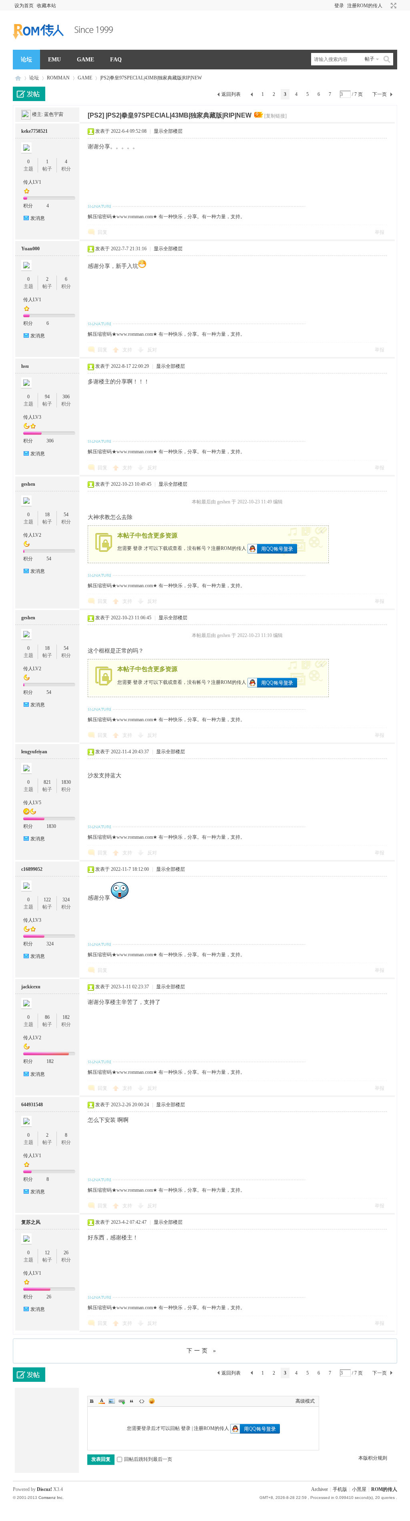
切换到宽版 (392, 5)
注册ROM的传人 (364, 5)
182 (66, 1017)
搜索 (387, 59)
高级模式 (305, 1401)
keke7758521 (34, 131)
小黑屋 (359, 1489)
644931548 (32, 1104)
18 (47, 514)
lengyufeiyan (34, 751)
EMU (54, 60)
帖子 (369, 59)
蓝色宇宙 (53, 114)
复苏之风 (30, 1222)
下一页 (379, 94)
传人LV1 (32, 182)
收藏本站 (46, 5)
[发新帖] (29, 94)
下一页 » (202, 1351)
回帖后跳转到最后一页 (148, 1459)
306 (66, 397)
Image (112, 1401)
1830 (66, 782)
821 (47, 782)
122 (47, 899)
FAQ (116, 60)
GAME (85, 60)
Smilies (152, 1401)
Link (122, 1401)
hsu (25, 366)
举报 (379, 232)
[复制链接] (275, 116)
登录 (339, 5)
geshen (28, 484)
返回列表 (231, 94)
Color (102, 1401)
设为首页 (24, 5)
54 (66, 514)
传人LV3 (32, 417)
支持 (128, 350)
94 (47, 397)
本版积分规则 (372, 1458)
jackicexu (30, 987)
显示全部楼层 (168, 131)
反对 (152, 350)
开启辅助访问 (386, 5)
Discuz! (44, 1489)
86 (47, 1017)
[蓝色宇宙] (26, 114)
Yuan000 (30, 248)
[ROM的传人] (65, 45)
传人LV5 (32, 802)
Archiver (319, 1489)
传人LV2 (32, 535)
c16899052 (31, 869)
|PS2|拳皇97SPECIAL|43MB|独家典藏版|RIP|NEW (151, 78)
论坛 (26, 60)
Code (142, 1401)
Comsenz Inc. (51, 1497)
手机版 (340, 1489)
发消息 (37, 218)
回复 (102, 232)
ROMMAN (58, 78)
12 (47, 1252)
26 (66, 1252)
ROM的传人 (18, 78)
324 (66, 899)
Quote (132, 1401)
